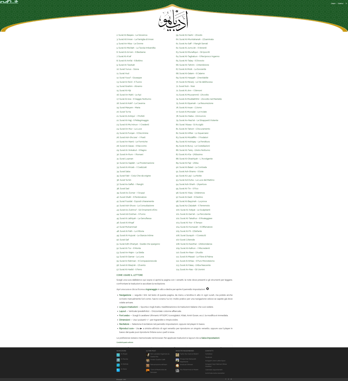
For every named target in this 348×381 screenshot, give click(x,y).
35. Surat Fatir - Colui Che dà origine (134, 175)
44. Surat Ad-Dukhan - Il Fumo (131, 214)
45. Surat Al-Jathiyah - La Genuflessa (134, 218)
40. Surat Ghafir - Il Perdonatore (132, 197)
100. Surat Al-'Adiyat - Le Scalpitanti (193, 210)
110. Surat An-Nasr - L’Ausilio (189, 252)
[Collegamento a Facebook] (225, 379)
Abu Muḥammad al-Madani (189, 369)
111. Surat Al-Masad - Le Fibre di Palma (194, 256)
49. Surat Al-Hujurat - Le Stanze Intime (135, 235)
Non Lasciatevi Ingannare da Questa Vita (159, 355)
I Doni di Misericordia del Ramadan (158, 371)
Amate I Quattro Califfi (157, 359)
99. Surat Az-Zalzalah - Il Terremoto (193, 205)
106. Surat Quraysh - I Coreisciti (191, 235)
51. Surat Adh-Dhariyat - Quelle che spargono (138, 244)
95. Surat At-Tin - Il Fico (187, 188)
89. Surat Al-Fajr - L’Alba (187, 163)
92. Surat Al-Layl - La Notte (189, 175)
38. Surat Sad (123, 188)
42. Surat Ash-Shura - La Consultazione (135, 205)
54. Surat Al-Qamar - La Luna (130, 256)
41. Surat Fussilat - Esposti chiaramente (135, 201)
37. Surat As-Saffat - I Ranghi (130, 184)
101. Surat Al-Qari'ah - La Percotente (193, 214)
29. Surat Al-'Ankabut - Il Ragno (132, 150)
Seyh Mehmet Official (219, 364)
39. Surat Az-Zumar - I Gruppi (131, 192)
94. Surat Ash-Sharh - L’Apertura (191, 184)
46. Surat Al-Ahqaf (125, 222)
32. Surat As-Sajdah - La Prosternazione (135, 163)
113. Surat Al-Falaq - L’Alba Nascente (193, 265)
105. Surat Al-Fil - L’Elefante (189, 231)
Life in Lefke (216, 361)
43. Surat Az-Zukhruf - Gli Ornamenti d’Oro (137, 210)
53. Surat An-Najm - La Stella (130, 252)
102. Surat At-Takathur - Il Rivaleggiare (194, 218)
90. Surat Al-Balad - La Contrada (191, 167)
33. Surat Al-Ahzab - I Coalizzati (132, 167)
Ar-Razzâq (124, 359)
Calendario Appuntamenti (213, 370)
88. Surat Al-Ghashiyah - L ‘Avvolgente (194, 158)
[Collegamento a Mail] (231, 379)
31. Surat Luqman (125, 158)
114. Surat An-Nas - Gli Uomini (190, 269)
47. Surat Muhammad (127, 227)
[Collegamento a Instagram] (228, 379)
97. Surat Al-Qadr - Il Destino (189, 197)
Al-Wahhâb (124, 364)
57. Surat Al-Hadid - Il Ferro (129, 269)
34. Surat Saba (123, 171)
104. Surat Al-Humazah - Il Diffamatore (194, 227)
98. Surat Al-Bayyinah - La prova (191, 201)
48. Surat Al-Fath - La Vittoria (130, 231)
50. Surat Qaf (123, 239)
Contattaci (208, 354)
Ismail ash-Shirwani (186, 364)
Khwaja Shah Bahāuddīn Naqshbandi (188, 360)
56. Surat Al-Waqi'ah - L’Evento (131, 265)
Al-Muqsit (124, 354)
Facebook (208, 357)
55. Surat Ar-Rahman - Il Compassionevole (137, 261)
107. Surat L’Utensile (185, 239)
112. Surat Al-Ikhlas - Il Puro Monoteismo (195, 261)
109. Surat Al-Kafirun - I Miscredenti (193, 248)
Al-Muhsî (124, 369)
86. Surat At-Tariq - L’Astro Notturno (193, 150)
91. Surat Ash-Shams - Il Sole (189, 171)
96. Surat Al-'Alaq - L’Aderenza (190, 192)
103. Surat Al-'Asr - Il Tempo (189, 222)
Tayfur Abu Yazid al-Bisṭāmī (189, 354)
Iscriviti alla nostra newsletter (215, 373)
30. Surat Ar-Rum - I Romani (130, 154)
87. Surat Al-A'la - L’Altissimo (189, 154)
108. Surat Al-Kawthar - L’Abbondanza (194, 244)
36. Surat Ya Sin (124, 180)
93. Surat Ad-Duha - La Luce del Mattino (195, 180)
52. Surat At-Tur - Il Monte (129, 248)
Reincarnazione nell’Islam (158, 364)
